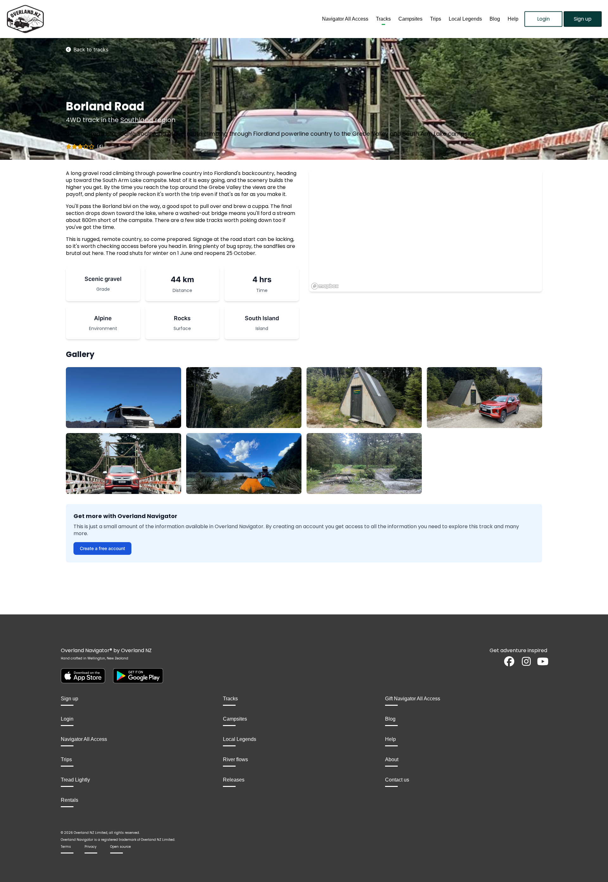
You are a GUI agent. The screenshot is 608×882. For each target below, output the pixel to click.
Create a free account (102, 548)
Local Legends (465, 19)
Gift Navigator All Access (412, 698)
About (391, 759)
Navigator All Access (345, 19)
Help (513, 19)
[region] (425, 231)
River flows (235, 759)
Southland (136, 119)
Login (543, 19)
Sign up (583, 19)
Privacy (91, 846)
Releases (233, 779)
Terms (66, 846)
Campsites (410, 19)
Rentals (69, 800)
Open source (120, 846)
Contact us (397, 779)
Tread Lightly (75, 779)
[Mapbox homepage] (325, 286)
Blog (495, 19)
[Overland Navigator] (76, 19)
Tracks (383, 19)
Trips (435, 19)
